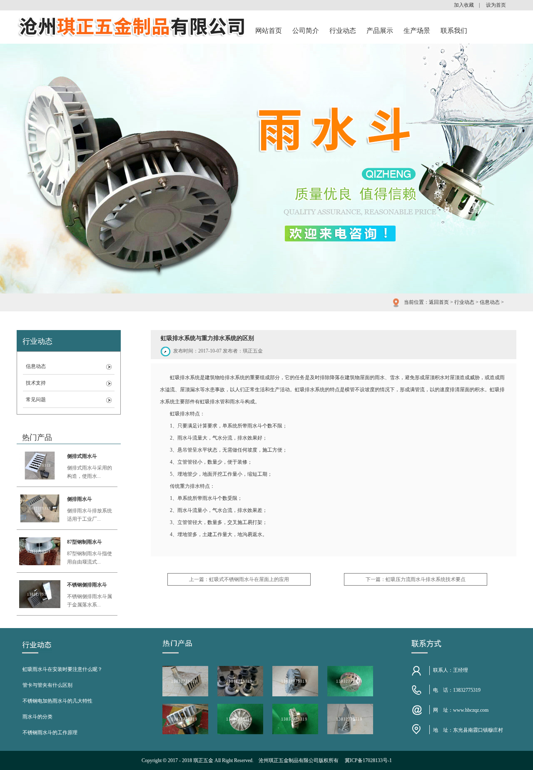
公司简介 (305, 30)
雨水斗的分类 (37, 717)
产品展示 (379, 30)
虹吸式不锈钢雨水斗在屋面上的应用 (249, 579)
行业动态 (342, 30)
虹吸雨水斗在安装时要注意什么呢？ (62, 669)
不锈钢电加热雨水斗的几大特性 (57, 701)
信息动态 (490, 302)
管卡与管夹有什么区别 (47, 685)
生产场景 (416, 30)
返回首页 (439, 302)
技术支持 (36, 383)
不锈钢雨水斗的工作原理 (49, 732)
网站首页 (268, 30)
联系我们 (454, 30)
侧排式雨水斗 (82, 456)
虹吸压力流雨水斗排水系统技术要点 (426, 579)
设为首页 (496, 5)
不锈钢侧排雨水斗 (87, 585)
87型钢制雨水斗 (84, 542)
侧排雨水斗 (79, 499)
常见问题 (36, 399)
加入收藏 (464, 5)
